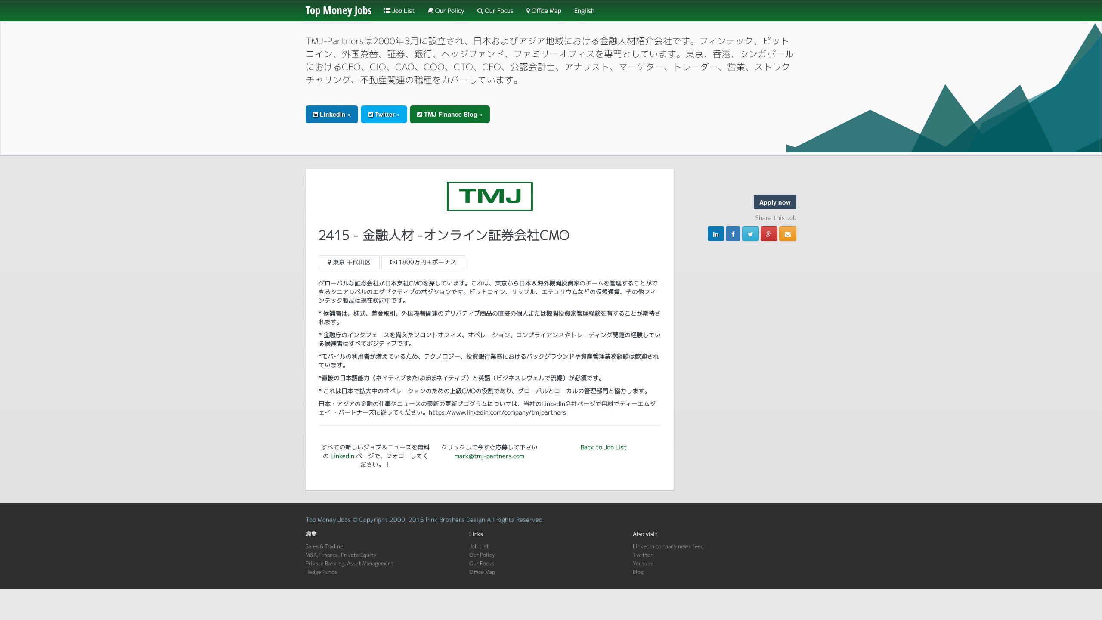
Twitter (643, 554)
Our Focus (498, 10)
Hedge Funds (321, 572)
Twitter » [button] (386, 114)
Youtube (643, 563)
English (584, 10)
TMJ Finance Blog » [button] (452, 114)
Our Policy (448, 10)
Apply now (775, 202)
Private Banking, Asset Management (349, 563)
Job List (402, 10)
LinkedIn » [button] (334, 114)
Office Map (545, 10)
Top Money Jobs (338, 10)
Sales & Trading (324, 546)
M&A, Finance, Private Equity (341, 554)
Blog (638, 572)
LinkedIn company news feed (668, 546)
